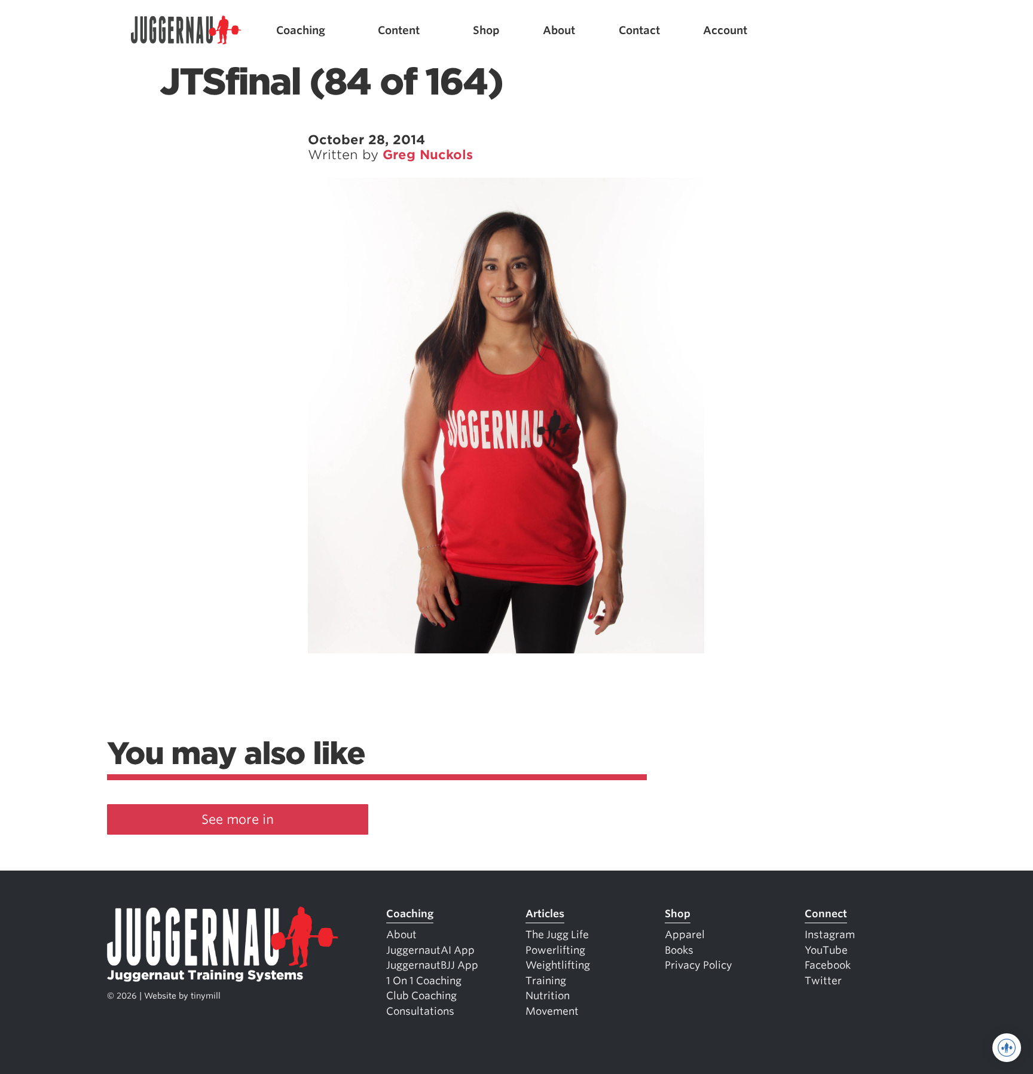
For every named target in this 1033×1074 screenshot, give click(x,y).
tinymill (206, 995)
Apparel (685, 935)
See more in (237, 819)
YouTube (826, 950)
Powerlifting (555, 950)
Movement (552, 1011)
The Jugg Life (557, 935)
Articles (544, 914)
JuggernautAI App (430, 950)
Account (725, 30)
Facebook (828, 965)
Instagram (830, 935)
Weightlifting (557, 965)
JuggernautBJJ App (432, 965)
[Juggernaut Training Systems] (186, 30)
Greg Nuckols (428, 154)
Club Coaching (421, 996)
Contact (639, 30)
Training (545, 981)
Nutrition (547, 996)
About (559, 30)
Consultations (420, 1011)
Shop (486, 30)
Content (399, 30)
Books (679, 950)
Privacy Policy (698, 965)
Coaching (300, 30)
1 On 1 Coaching (424, 981)
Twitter (823, 981)
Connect (826, 914)
